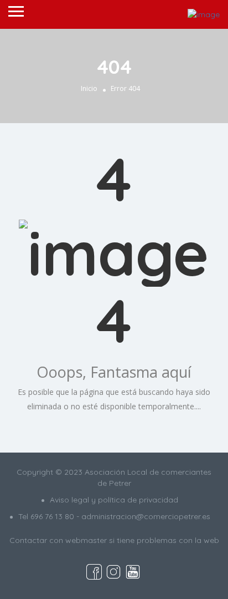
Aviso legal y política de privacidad (114, 500)
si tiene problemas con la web (164, 540)
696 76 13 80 (52, 516)
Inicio (89, 88)
